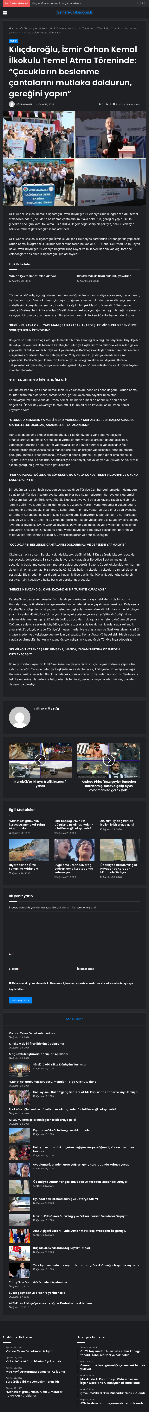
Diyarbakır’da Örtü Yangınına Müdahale (23, 867)
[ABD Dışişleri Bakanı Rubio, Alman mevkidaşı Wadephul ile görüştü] (19, 1236)
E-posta (15, 968)
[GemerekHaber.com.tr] (74, 12)
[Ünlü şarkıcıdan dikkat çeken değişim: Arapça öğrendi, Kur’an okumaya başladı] (19, 1152)
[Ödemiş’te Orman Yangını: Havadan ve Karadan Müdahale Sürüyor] (120, 850)
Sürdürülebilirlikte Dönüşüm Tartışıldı (59, 1064)
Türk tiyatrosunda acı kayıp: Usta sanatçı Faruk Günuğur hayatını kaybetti (86, 1265)
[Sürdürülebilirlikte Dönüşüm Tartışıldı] (19, 1070)
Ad (11, 954)
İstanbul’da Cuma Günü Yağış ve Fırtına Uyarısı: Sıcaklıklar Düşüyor (80, 1216)
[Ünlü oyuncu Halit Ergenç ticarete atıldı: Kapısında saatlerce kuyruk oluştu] (19, 1097)
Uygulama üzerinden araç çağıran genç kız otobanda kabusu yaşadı (74, 868)
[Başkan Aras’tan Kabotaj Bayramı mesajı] (19, 1253)
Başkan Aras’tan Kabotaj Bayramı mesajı (62, 1248)
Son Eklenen (74, 1019)
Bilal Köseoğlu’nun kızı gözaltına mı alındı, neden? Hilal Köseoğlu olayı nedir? (74, 824)
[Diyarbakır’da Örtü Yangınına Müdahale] (29, 850)
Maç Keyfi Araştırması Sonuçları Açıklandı (56, 3)
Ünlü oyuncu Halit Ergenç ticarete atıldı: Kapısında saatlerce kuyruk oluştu (86, 1092)
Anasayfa (17, 28)
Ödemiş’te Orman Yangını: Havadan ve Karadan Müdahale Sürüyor (119, 868)
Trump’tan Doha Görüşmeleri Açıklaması (38, 1282)
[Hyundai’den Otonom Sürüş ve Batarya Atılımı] (19, 1204)
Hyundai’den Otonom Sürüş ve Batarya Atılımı (65, 1199)
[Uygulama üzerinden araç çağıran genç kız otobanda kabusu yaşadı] (74, 850)
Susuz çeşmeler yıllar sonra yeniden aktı (37, 1293)
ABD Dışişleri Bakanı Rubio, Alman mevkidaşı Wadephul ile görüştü (79, 1231)
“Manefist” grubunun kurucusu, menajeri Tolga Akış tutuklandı (27, 824)
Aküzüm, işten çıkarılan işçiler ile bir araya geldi (117, 823)
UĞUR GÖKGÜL (24, 104)
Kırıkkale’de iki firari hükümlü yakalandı (104, 276)
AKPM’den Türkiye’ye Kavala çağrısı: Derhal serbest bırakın (50, 1303)
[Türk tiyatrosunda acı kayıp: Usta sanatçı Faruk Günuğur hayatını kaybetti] (19, 1270)
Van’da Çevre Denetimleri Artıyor (32, 276)
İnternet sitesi (85, 968)
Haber (29, 28)
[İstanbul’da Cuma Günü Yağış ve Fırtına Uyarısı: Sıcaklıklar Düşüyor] (19, 1220)
